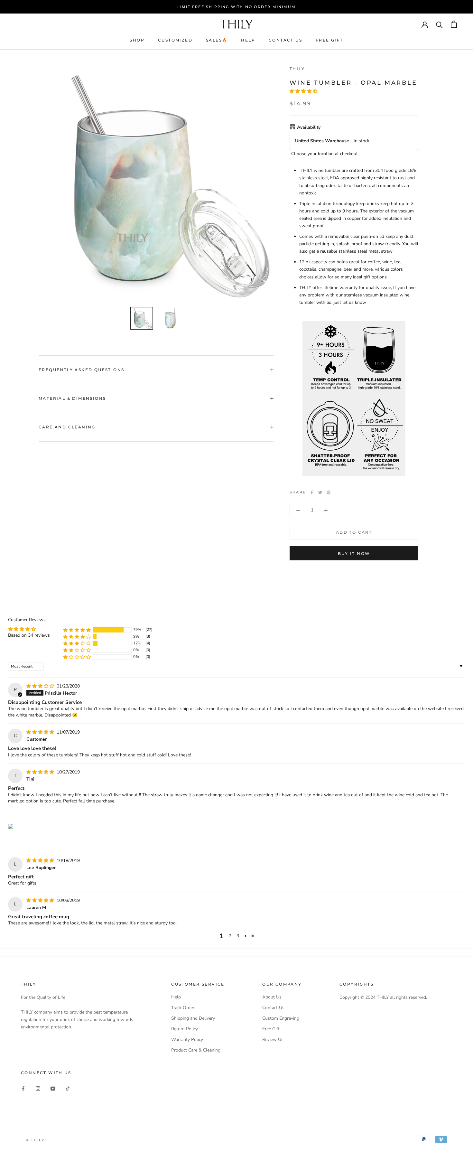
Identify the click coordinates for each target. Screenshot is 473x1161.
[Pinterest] (328, 492)
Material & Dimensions (72, 398)
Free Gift (271, 1029)
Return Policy (184, 1029)
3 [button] (237, 936)
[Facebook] (312, 492)
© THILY (35, 1140)
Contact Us (273, 1008)
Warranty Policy (187, 1039)
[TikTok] (67, 1088)
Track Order (182, 1008)
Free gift (329, 40)
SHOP (137, 40)
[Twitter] (320, 492)
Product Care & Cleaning (195, 1050)
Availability (308, 128)
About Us (272, 997)
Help (176, 997)
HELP (248, 40)
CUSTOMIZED (175, 40)
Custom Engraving (280, 1018)
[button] (303, 92)
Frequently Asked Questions (81, 369)
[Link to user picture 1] (10, 826)
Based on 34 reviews (29, 635)
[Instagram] (38, 1088)
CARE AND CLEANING (67, 427)
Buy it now (354, 553)
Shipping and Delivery (193, 1018)
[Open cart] (454, 24)
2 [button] (230, 936)
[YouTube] (53, 1088)
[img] (40, 686)
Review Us (272, 1039)
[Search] (439, 24)
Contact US (285, 40)
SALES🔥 (216, 40)
